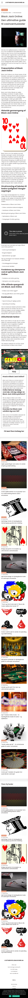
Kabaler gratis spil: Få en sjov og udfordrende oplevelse (10, 688)
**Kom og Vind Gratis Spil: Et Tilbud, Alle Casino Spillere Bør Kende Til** (12, 605)
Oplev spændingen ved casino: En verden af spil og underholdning (13, 465)
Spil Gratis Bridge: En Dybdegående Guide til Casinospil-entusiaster (13, 577)
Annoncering (14, 984)
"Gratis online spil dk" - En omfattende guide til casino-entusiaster (12, 745)
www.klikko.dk (15, 973)
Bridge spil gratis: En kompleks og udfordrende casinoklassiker (11, 550)
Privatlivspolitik (16, 996)
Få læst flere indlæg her (14, 431)
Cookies (14, 988)
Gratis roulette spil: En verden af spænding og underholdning (13, 633)
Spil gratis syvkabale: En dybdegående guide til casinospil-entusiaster (12, 660)
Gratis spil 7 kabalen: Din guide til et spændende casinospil (11, 773)
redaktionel (4, 9)
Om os (14, 986)
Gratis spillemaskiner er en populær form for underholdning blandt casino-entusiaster (13, 493)
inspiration (4, 460)
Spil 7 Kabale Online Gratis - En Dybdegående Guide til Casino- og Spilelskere (11, 716)
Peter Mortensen (17, 12)
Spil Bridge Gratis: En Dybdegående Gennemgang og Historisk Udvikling (11, 522)
